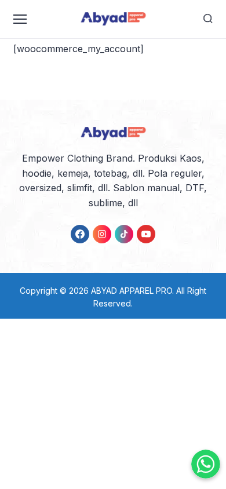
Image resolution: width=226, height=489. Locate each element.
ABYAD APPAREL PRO (131, 290)
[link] (80, 234)
